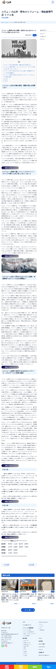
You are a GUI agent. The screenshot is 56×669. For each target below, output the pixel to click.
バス (41, 628)
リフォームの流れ (27, 630)
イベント (41, 649)
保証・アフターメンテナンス (30, 633)
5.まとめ (5, 79)
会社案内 (41, 641)
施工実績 (25, 638)
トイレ (41, 624)
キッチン (42, 626)
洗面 (25, 648)
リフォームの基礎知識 (28, 627)
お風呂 (25, 651)
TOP (2, 22)
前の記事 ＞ (32, 565)
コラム (6, 22)
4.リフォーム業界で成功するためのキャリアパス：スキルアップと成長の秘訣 (19, 76)
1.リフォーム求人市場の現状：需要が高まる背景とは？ (17, 65)
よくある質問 (26, 635)
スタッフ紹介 (42, 644)
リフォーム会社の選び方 (29, 632)
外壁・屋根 (26, 646)
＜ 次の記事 (6, 565)
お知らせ (43, 36)
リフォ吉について (27, 625)
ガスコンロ (26, 640)
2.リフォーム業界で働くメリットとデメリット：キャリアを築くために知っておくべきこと (19, 68)
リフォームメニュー (43, 622)
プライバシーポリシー (44, 655)
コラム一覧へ (28, 610)
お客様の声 (41, 652)
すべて (42, 34)
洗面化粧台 (42, 630)
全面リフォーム (27, 642)
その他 (25, 655)
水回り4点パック (27, 644)
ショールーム (42, 646)
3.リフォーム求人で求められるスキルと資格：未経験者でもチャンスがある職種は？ (19, 71)
